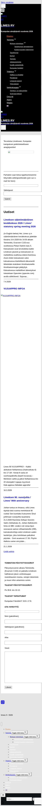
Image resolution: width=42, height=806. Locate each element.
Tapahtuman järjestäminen (23, 46)
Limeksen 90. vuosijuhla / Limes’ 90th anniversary (17, 499)
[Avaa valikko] (3, 127)
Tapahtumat (14, 53)
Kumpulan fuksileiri (16, 68)
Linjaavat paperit (16, 81)
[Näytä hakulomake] (3, 6)
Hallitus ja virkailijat (16, 75)
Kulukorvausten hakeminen (24, 50)
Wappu (9, 103)
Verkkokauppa (10, 775)
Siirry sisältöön (7, 2)
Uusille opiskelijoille (16, 65)
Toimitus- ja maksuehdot (18, 91)
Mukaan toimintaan (16, 737)
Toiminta (8, 733)
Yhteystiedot (14, 84)
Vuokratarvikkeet (16, 94)
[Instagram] (2, 11)
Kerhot (12, 56)
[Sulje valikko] (1, 724)
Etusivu (10, 36)
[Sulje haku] (3, 795)
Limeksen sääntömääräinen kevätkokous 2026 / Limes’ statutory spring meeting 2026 (20, 223)
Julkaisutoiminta (15, 62)
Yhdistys (8, 761)
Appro (9, 100)
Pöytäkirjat (13, 78)
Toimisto (13, 59)
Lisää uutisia (9, 551)
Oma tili (10, 97)
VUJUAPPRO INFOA (14, 288)
